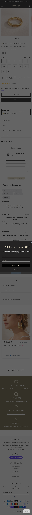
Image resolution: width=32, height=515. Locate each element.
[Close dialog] (30, 242)
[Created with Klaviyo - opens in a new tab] (16, 273)
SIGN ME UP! (16, 265)
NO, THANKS (16, 269)
